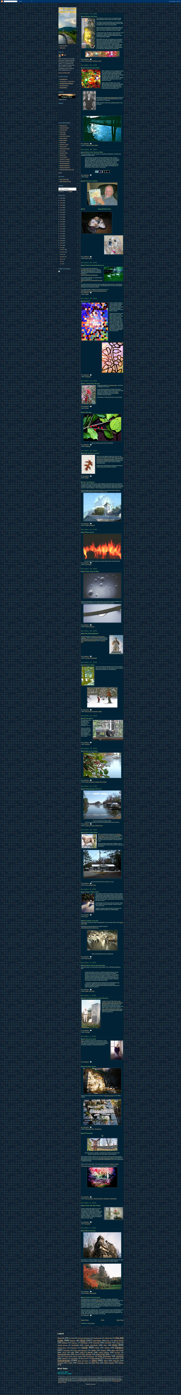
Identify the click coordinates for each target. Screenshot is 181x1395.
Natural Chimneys (90, 1230)
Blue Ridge (97, 1341)
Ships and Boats (83, 1360)
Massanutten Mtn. (89, 1129)
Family (99, 61)
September (62, 256)
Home (102, 1320)
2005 (61, 247)
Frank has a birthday (91, 181)
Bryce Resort (88, 61)
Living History (104, 1352)
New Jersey (113, 1354)
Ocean (66, 1356)
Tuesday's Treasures (65, 159)
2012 (61, 231)
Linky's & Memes (86, 1352)
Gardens (119, 1347)
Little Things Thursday (65, 136)
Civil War (87, 658)
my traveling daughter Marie (110, 97)
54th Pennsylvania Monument (88, 640)
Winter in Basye (89, 665)
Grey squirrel (89, 718)
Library (64, 1352)
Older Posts (120, 1320)
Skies (106, 1361)
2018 (61, 217)
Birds (82, 1340)
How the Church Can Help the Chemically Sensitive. (109, 458)
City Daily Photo (63, 129)
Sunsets (60, 1363)
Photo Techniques (89, 626)
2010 (61, 235)
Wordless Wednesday (65, 167)
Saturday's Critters (64, 144)
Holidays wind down (91, 16)
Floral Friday (63, 131)
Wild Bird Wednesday (65, 165)
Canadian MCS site (86, 269)
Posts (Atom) (91, 1323)
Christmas (94, 61)
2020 (61, 212)
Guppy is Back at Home (92, 892)
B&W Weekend (63, 125)
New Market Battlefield (91, 633)
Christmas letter (113, 385)
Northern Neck (99, 782)
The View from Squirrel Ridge (67, 10)
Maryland (117, 1352)
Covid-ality (75, 1345)
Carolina (74, 1343)
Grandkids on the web (91, 920)
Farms (97, 1348)
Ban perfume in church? (92, 453)
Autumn (87, 1293)
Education (90, 1198)
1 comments (85, 1030)
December (62, 249)
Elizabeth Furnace (90, 1066)
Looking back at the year (92, 383)
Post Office (74, 1358)
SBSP (117, 1358)
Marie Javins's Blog (64, 179)
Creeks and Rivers (90, 782)
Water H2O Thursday (65, 161)
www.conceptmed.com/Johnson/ (89, 275)
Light (86, 564)
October (62, 254)
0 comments (85, 59)
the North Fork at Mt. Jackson (90, 639)
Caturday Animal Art (64, 127)
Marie (82, 1040)
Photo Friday (63, 142)
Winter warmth (89, 532)
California (64, 1343)
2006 (61, 245)
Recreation (95, 711)
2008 (61, 240)
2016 (61, 221)
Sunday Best (63, 155)
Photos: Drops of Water (92, 571)
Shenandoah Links (64, 85)
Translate (70, 191)
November (62, 252)
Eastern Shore (62, 1348)
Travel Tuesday (63, 157)
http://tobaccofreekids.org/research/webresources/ (94, 291)
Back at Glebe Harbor (91, 832)
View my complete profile (64, 72)
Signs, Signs (63, 150)
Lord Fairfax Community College (105, 1158)
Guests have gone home (92, 68)
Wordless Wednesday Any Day (67, 169)
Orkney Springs (77, 1356)
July (61, 261)
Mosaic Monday (63, 140)
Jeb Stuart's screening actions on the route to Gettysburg (112, 1003)
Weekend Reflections (65, 163)
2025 (61, 200)
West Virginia (109, 1363)
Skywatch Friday (64, 152)
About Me (61, 1338)
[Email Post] (90, 59)
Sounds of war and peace (92, 1297)
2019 (61, 214)
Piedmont (64, 1358)
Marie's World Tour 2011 (65, 181)
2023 (61, 205)
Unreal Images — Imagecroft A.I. (67, 81)
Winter (96, 145)
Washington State (82, 1363)
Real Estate (84, 1358)
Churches (96, 1343)
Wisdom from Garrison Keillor (94, 152)
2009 (61, 238)
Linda (65, 54)
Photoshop (88, 376)
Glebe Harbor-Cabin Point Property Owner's (110, 836)
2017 (61, 219)
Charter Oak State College (92, 1205)
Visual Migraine (89, 482)
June (61, 263)
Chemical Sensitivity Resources (94, 265)
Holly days (88, 412)
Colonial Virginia (62, 1345)
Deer (86, 958)
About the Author (63, 45)
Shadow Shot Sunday (65, 148)
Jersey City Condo (90, 1039)
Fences (107, 1348)
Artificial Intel (108, 1338)
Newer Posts (85, 1320)
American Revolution (84, 1338)
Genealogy (66, 1350)
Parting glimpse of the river (93, 789)
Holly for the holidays (91, 751)
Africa (116, 392)
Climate (118, 1343)
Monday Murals (63, 138)
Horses (103, 1350)
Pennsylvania (90, 1356)
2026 (61, 198)
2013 (61, 228)
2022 (61, 207)
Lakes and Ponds (117, 1350)
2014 (61, 226)
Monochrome (100, 1354)
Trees (70, 1363)
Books (86, 176)
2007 (61, 243)
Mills (76, 1354)
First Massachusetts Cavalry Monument (96, 998)
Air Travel (71, 1338)
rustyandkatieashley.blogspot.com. (90, 927)
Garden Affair (63, 134)
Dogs (86, 258)
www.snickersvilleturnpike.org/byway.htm (112, 1009)
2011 (61, 233)
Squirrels (87, 744)
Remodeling (108, 1358)
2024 (61, 202)
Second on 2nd (63, 146)
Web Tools (91, 991)
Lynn (98, 100)
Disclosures (62, 47)
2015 (61, 224)
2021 (61, 209)
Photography (89, 1133)
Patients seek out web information (95, 965)
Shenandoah (93, 658)
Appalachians (97, 1338)
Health (87, 294)
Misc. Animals (87, 1354)
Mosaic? (87, 301)
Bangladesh (99, 1300)
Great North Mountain (80, 1350)
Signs (94, 1360)
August (61, 259)
